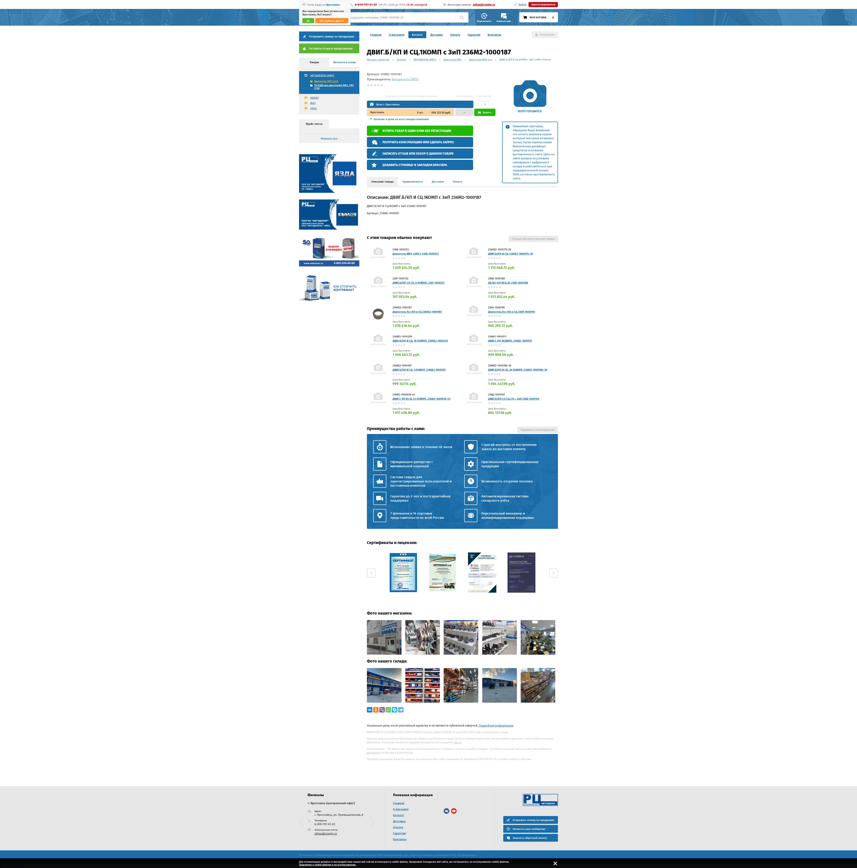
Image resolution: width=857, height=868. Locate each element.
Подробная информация (496, 725)
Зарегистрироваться (543, 4)
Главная (375, 34)
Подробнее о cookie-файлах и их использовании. (327, 864)
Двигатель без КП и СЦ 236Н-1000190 (511, 311)
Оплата (455, 34)
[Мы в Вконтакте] (446, 811)
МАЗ (312, 103)
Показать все (329, 138)
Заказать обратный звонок (530, 837)
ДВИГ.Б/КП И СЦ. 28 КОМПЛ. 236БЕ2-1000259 (420, 340)
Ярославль (333, 4)
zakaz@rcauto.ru (484, 4)
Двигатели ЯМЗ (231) (326, 81)
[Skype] (394, 709)
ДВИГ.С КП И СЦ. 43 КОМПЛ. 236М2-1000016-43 (421, 398)
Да (308, 20)
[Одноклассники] (376, 709)
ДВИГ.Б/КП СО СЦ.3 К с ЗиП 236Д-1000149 (513, 398)
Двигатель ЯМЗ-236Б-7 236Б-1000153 (416, 253)
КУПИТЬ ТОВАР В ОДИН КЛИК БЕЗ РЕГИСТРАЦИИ (417, 131)
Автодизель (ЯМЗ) (405, 79)
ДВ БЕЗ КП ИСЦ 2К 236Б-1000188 (508, 282)
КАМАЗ (314, 97)
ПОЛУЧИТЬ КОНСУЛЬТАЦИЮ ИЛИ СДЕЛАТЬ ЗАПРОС (418, 142)
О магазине (396, 34)
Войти (522, 4)
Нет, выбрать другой (332, 20)
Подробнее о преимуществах (538, 429)
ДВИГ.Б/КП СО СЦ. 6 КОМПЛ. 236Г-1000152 (419, 282)
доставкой (373, 752)
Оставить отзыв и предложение (331, 48)
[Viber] (382, 709)
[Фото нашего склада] (384, 701)
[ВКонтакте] (369, 709)
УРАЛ (313, 108)
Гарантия (474, 34)
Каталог (417, 34)
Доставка (436, 34)
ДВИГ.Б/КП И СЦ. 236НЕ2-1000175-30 (510, 253)
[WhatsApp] (388, 709)
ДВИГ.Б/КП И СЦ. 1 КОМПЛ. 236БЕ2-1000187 (419, 369)
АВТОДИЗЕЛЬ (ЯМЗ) (322, 75)
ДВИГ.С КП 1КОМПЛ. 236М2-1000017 (510, 340)
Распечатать (547, 34)
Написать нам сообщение (529, 829)
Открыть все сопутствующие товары (533, 238)
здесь (457, 742)
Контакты (494, 34)
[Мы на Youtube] (454, 811)
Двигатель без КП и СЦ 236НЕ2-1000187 (417, 311)
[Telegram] (401, 709)
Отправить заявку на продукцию (331, 36)
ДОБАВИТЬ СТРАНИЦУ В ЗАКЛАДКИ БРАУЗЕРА (415, 165)
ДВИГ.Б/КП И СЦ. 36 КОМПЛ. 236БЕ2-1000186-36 (517, 369)
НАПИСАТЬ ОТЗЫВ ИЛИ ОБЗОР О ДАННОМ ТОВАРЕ (418, 154)
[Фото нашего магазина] (384, 653)
